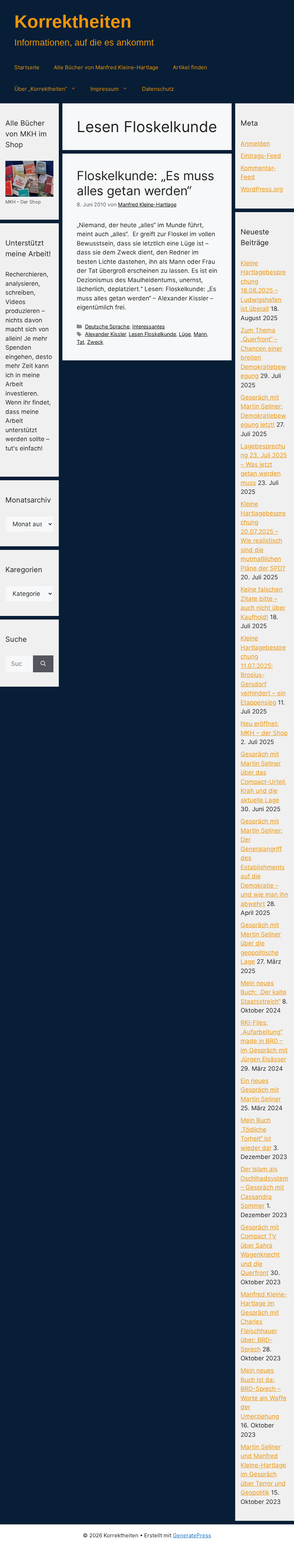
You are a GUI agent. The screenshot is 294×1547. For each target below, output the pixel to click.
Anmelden (255, 143)
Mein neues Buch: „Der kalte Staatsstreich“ (263, 992)
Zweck (95, 342)
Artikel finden (190, 67)
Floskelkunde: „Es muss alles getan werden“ (145, 183)
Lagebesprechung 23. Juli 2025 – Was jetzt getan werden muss (264, 464)
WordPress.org (262, 189)
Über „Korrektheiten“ (40, 88)
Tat (80, 342)
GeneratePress (192, 1535)
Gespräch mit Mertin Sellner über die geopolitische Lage (261, 943)
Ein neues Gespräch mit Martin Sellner (261, 1090)
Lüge (185, 334)
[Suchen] (43, 664)
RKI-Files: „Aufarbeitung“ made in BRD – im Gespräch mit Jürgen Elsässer (264, 1041)
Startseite (26, 67)
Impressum (104, 88)
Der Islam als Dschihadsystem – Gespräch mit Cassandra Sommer (264, 1187)
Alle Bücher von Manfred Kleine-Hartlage (106, 67)
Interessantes (148, 326)
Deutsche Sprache (107, 326)
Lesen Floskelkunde (152, 334)
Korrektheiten (73, 21)
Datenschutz (158, 88)
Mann (200, 334)
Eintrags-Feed (261, 155)
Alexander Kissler (105, 334)
